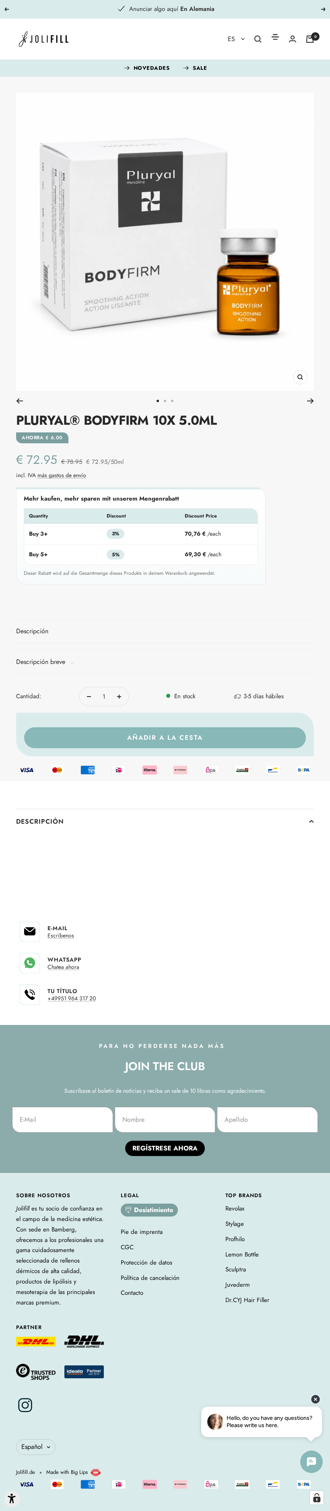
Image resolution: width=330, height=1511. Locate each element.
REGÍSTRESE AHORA (165, 1148)
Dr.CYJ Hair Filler (247, 1300)
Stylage (234, 1223)
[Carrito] (310, 39)
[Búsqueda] (258, 39)
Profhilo (235, 1239)
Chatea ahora (63, 967)
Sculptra (235, 1269)
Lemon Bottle (242, 1254)
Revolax (234, 1208)
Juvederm (237, 1284)
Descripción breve (45, 661)
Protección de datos (146, 1262)
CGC (127, 1247)
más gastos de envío (61, 475)
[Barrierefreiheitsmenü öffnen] (12, 1499)
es (232, 39)
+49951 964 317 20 (71, 998)
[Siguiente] (310, 401)
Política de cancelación (150, 1277)
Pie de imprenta (142, 1231)
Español (32, 1446)
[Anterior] (19, 401)
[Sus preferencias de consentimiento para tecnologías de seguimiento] (317, 1498)
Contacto (132, 1292)
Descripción (40, 821)
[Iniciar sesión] (292, 38)
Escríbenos (60, 935)
